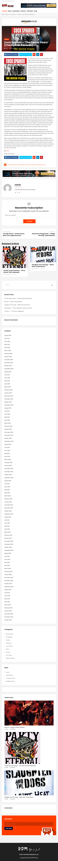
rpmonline (40, 164)
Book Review (9, 634)
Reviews (4, 11)
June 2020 (7, 559)
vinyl (44, 164)
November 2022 (8, 471)
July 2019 (7, 592)
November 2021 (8, 508)
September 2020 (8, 550)
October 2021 (8, 511)
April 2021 (7, 529)
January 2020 (8, 574)
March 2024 (7, 423)
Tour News (9, 655)
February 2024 (8, 426)
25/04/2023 (13, 48)
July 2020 (7, 556)
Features (23, 11)
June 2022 (7, 486)
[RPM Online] (8, 6)
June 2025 (7, 377)
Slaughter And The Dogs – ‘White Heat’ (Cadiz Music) (43, 265)
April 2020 (7, 565)
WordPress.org (10, 681)
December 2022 (8, 468)
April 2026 (7, 347)
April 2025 (7, 383)
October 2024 (8, 402)
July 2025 (7, 374)
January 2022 (8, 502)
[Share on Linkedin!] (37, 54)
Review (7, 14)
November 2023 (8, 435)
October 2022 (8, 474)
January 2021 (8, 538)
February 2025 (8, 390)
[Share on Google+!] (34, 54)
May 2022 (7, 489)
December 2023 (8, 432)
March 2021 (7, 532)
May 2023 (7, 453)
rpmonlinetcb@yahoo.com (8, 1)
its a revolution (21, 164)
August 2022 (7, 480)
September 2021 (8, 514)
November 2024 (8, 399)
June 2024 (7, 414)
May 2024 (7, 417)
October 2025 (8, 365)
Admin (6, 48)
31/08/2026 (7, 274)
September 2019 (8, 586)
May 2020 (7, 562)
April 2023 (7, 456)
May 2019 (7, 598)
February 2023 (8, 462)
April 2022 (7, 492)
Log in (7, 672)
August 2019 (7, 589)
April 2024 (7, 420)
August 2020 (7, 553)
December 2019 (8, 577)
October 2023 (8, 438)
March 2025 (7, 387)
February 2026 (8, 353)
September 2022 (8, 477)
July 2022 (7, 483)
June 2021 (7, 523)
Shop (35, 11)
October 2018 (8, 620)
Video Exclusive (10, 658)
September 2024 (8, 405)
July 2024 (7, 411)
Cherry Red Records (12, 164)
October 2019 (8, 583)
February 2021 (8, 535)
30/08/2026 (35, 268)
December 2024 (8, 396)
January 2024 (8, 429)
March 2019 (7, 604)
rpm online (28, 164)
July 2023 (7, 447)
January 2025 (8, 393)
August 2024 (7, 408)
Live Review (9, 646)
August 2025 (7, 371)
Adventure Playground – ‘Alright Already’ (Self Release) (43, 234)
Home (3, 14)
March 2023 (7, 459)
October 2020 (8, 547)
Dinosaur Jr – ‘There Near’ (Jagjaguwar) (14, 311)
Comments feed (10, 678)
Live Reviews (16, 11)
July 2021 (7, 520)
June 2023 (7, 450)
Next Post (51, 231)
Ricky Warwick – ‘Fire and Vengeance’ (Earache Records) (18, 308)
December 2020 (8, 541)
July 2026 (7, 338)
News (9, 11)
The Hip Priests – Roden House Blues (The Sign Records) (13, 234)
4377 (21, 186)
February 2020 (8, 571)
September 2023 (8, 441)
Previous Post (7, 231)
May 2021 (7, 526)
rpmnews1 (34, 164)
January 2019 (8, 611)
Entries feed (9, 675)
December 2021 (8, 505)
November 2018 (8, 617)
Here (7, 150)
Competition (9, 637)
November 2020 (8, 544)
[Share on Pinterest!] (41, 54)
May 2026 (7, 344)
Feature (8, 640)
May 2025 (7, 380)
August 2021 (7, 517)
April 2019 (7, 601)
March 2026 (7, 350)
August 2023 (7, 444)
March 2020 (7, 568)
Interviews (30, 11)
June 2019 (7, 595)
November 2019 (8, 580)
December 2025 (8, 359)
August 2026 (7, 335)
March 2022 (7, 495)
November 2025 (8, 362)
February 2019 (8, 607)
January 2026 (8, 356)
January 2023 (8, 465)
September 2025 (8, 368)
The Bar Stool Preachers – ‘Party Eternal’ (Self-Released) (14, 271)
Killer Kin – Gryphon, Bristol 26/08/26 (13, 301)
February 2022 (8, 499)
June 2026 (7, 341)
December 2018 (8, 614)
